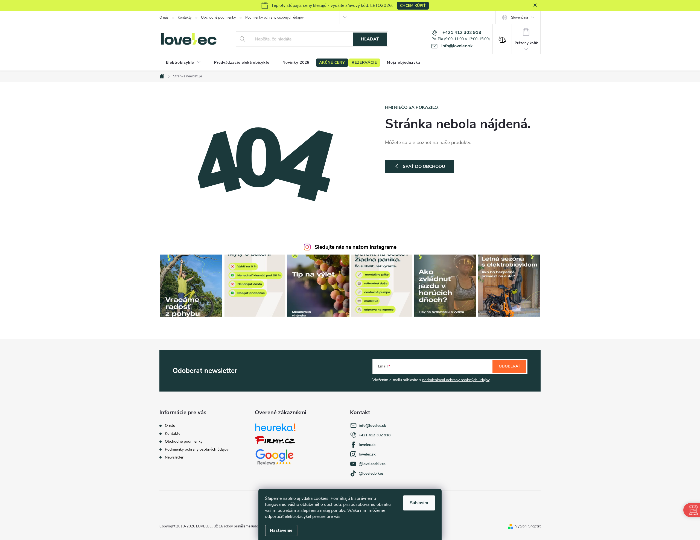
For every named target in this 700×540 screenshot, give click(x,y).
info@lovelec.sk (372, 425)
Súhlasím (419, 503)
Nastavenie (281, 530)
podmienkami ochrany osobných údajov (455, 380)
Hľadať (370, 39)
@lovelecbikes (371, 473)
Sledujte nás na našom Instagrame (355, 247)
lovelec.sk (367, 444)
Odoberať (509, 366)
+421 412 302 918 (374, 435)
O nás (163, 17)
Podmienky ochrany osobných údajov (274, 17)
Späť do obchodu (424, 167)
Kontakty (185, 17)
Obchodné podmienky (218, 17)
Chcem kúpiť (413, 5)
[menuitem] (183, 62)
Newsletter (174, 457)
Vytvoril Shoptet (528, 526)
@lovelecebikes (372, 463)
